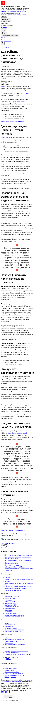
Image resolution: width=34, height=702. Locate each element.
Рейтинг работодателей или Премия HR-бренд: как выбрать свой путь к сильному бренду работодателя (18, 561)
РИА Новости (25, 93)
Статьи (7, 47)
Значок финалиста (6, 137)
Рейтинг (3, 86)
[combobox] (9, 696)
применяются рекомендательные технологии (16, 680)
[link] (4, 33)
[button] (3, 37)
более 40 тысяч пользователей (17, 433)
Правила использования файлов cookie (13, 15)
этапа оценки (21, 102)
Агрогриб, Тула (28, 579)
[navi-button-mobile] (3, 43)
